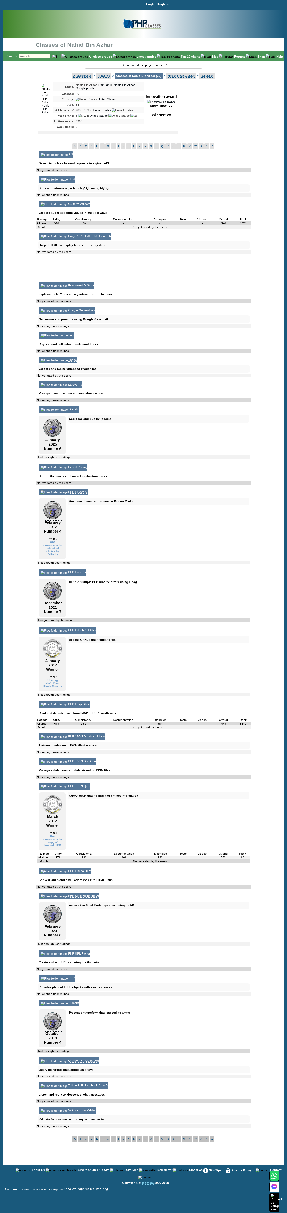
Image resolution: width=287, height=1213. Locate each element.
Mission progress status (181, 75)
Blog (215, 56)
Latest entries (146, 56)
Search (12, 56)
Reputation (207, 75)
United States (107, 99)
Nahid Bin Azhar (45, 109)
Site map (132, 1170)
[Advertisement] (211, 116)
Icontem (148, 1182)
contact (105, 85)
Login (150, 4)
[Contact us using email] (276, 1202)
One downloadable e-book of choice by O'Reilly (52, 548)
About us (38, 1170)
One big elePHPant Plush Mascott (52, 683)
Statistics (196, 1170)
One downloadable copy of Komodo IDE (52, 841)
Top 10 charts (190, 56)
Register (163, 4)
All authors (104, 75)
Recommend (130, 65)
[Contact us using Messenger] (274, 1189)
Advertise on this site (93, 1170)
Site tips (215, 1170)
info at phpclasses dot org (86, 1189)
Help (279, 56)
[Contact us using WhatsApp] (274, 1178)
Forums (239, 56)
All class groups (100, 56)
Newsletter (164, 1170)
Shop (261, 56)
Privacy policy (242, 1170)
